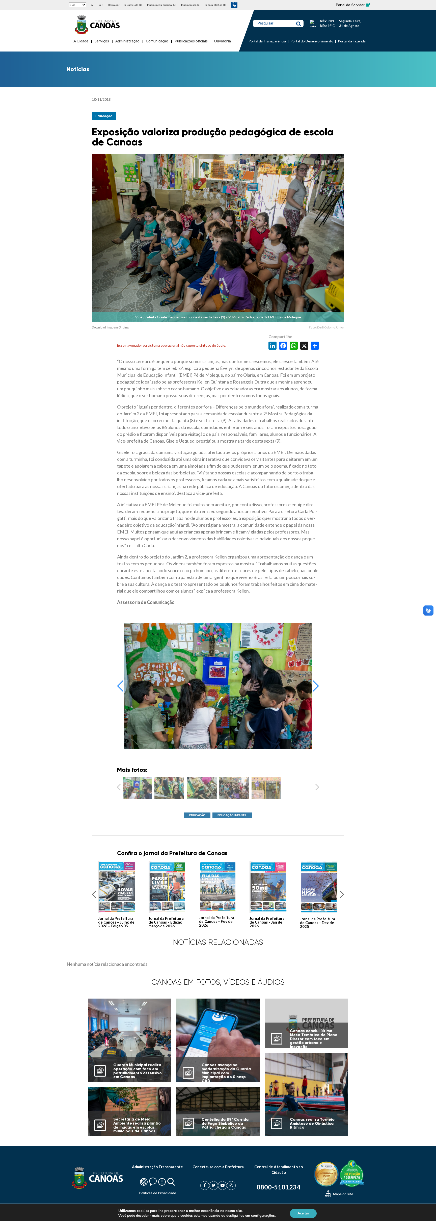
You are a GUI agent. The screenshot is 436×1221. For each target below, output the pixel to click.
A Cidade (80, 41)
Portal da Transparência (267, 41)
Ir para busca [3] (190, 5)
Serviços (102, 41)
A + (101, 5)
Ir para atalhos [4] (215, 5)
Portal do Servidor (351, 5)
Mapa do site (342, 1194)
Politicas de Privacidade (157, 1193)
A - (92, 5)
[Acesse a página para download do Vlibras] (234, 5)
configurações (263, 1215)
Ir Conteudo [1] (133, 5)
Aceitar (303, 1213)
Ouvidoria (222, 41)
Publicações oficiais (191, 41)
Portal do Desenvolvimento (311, 41)
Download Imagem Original (110, 327)
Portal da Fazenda (352, 41)
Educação (104, 116)
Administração (127, 41)
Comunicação (157, 41)
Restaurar (113, 5)
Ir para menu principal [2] (161, 5)
